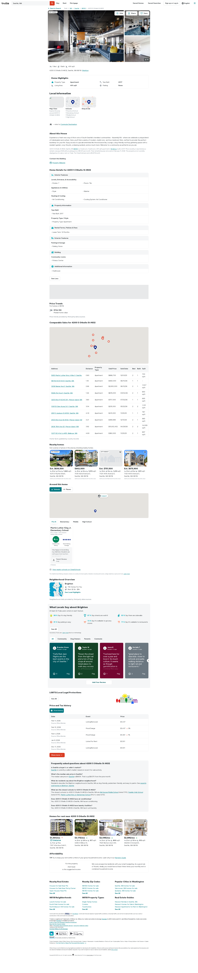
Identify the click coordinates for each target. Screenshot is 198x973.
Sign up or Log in (171, 3)
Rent (65, 3)
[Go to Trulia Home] (6, 3)
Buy (57, 3)
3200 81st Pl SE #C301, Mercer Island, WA (66, 400)
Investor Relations (99, 941)
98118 (84, 8)
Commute (98, 639)
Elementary (64, 522)
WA (71, 8)
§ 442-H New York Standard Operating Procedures (63, 922)
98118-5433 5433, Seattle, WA (62, 381)
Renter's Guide (120, 858)
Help (126, 941)
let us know (115, 949)
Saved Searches (154, 3)
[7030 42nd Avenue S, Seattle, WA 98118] (86, 458)
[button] (52, 3)
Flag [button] (68, 674)
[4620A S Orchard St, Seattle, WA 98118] (135, 827)
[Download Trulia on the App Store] (61, 933)
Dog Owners (75, 639)
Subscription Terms (118, 941)
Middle (75, 522)
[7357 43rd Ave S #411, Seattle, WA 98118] (61, 827)
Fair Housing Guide (76, 941)
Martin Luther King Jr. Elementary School (76, 795)
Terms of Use (108, 941)
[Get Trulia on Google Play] (76, 933)
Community (62, 639)
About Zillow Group (64, 941)
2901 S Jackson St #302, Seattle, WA (64, 413)
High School (87, 522)
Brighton (85, 70)
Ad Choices (140, 941)
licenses (104, 919)
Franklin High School (135, 792)
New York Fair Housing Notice (57, 924)
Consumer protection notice (80, 925)
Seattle (76, 8)
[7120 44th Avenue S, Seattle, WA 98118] (135, 458)
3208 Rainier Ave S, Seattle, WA (62, 386)
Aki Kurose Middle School (109, 792)
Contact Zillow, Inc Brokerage (59, 929)
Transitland (75, 913)
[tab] (56, 489)
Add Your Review (99, 682)
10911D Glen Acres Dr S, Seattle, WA (64, 406)
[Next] (146, 464)
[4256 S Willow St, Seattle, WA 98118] (86, 827)
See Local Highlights (73, 592)
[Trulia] (52, 933)
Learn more (127, 574)
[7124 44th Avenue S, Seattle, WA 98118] (111, 458)
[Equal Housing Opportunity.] (73, 955)
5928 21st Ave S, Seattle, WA (62, 393)
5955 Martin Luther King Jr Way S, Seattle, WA (68, 375)
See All (54, 629)
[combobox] (33, 3)
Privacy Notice (132, 941)
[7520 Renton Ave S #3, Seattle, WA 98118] (111, 827)
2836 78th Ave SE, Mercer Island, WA (65, 427)
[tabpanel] (99, 735)
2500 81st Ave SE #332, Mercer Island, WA (67, 420)
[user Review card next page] (148, 660)
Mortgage (74, 3)
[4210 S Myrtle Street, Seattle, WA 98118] (61, 458)
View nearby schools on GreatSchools (66, 570)
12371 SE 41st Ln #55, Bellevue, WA (64, 433)
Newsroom (90, 941)
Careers (84, 941)
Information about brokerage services (63, 925)
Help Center (90, 955)
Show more (55, 755)
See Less (55, 278)
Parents (87, 639)
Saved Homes (138, 3)
